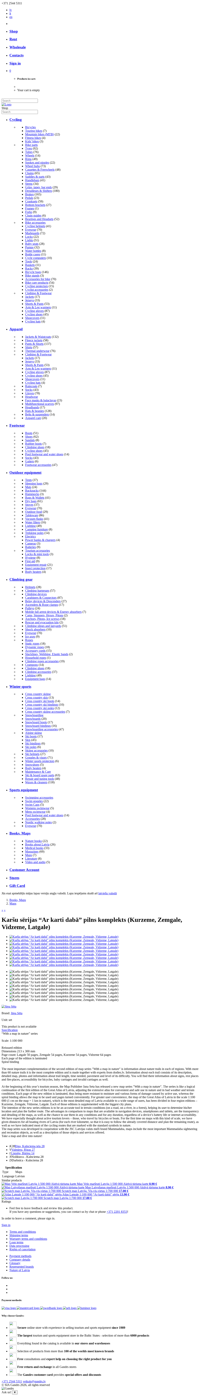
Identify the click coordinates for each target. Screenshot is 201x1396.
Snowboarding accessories (41, 729)
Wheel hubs (32, 166)
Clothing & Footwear (38, 293)
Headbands (32, 407)
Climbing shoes (34, 447)
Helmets (30, 587)
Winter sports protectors (39, 761)
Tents (28, 480)
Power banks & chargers (40, 540)
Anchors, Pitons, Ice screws (42, 619)
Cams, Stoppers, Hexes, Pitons (44, 615)
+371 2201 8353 (117, 1211)
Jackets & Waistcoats (38, 336)
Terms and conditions (22, 1231)
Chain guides (33, 215)
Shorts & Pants (34, 303)
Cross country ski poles (39, 708)
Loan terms (16, 1242)
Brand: (6, 1013)
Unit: (5, 1019)
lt (10, 13)
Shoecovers (32, 318)
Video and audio (35, 862)
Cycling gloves (34, 311)
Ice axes (30, 636)
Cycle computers (35, 258)
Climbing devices (36, 594)
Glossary (14, 1263)
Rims (28, 159)
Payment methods (20, 1256)
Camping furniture (36, 529)
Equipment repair (36, 564)
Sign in (6, 1225)
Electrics (30, 536)
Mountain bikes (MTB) (39, 134)
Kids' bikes (32, 141)
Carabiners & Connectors (41, 597)
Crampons (31, 664)
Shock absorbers (35, 629)
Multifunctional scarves (39, 403)
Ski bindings (33, 743)
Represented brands (21, 1266)
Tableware (31, 515)
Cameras (30, 543)
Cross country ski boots (39, 701)
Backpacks (32, 490)
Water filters (32, 522)
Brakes (29, 194)
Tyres (28, 148)
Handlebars (32, 180)
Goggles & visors (36, 757)
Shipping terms (18, 1235)
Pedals (29, 198)
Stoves (29, 504)
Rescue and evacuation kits (42, 622)
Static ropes (32, 643)
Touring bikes (33, 130)
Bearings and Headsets (39, 219)
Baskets (30, 265)
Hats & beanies (34, 411)
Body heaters (33, 571)
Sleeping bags (33, 483)
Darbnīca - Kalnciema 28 (27, 1160)
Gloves (29, 393)
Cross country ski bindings (41, 704)
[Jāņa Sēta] (9, 1006)
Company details (19, 1259)
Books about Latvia (37, 844)
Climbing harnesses (37, 590)
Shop (13, 31)
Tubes (29, 152)
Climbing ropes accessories (42, 661)
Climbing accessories (38, 671)
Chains (29, 173)
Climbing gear (21, 579)
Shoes (29, 436)
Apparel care (33, 418)
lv (10, 10)
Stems (29, 183)
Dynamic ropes (34, 647)
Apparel (16, 329)
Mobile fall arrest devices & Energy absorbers (53, 611)
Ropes (29, 640)
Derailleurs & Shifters (38, 190)
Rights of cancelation (22, 1249)
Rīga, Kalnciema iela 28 (30, 1146)
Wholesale (17, 47)
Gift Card (17, 886)
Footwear (17, 425)
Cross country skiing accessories (45, 711)
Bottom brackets (35, 205)
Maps (28, 855)
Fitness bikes (33, 137)
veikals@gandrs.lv (34, 1381)
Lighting (30, 526)
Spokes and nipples (37, 162)
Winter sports (20, 686)
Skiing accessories (36, 750)
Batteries (30, 547)
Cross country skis (36, 697)
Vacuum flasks (34, 518)
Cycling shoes (34, 314)
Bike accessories (35, 222)
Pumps (29, 247)
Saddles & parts (35, 176)
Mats (28, 487)
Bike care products (36, 282)
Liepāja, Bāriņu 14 (22, 1153)
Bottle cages (32, 254)
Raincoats (31, 386)
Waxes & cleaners (36, 782)
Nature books (33, 841)
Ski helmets (32, 754)
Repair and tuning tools (39, 778)
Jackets (29, 296)
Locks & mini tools (37, 554)
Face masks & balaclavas (40, 400)
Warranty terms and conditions (28, 1238)
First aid (30, 561)
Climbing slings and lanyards (43, 626)
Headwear (31, 396)
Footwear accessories (38, 465)
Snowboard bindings (38, 725)
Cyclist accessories (36, 289)
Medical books (34, 848)
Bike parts (31, 145)
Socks (29, 389)
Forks (28, 212)
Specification (10, 1030)
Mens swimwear (35, 811)
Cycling (15, 120)
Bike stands (32, 275)
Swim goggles (34, 801)
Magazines (31, 851)
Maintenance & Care (38, 771)
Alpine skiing (33, 732)
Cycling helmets (35, 226)
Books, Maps (19, 833)
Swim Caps (32, 804)
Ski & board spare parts (39, 775)
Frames (29, 208)
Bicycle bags (33, 272)
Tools (28, 261)
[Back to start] (6, 104)
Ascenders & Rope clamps (41, 604)
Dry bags (31, 501)
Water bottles (33, 250)
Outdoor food (33, 511)
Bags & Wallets (34, 497)
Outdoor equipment (25, 472)
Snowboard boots (36, 722)
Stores (14, 878)
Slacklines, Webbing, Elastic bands (46, 654)
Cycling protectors (36, 286)
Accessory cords (35, 650)
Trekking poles (34, 533)
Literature (31, 858)
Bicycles (30, 127)
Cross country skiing (38, 694)
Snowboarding (34, 715)
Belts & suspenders (37, 414)
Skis (27, 740)
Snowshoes (32, 764)
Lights (29, 240)
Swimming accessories (39, 797)
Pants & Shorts (34, 343)
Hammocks (32, 494)
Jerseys (29, 300)
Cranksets (31, 201)
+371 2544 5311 (12, 1381)
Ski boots (31, 736)
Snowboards (33, 718)
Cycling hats (33, 321)
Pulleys (29, 608)
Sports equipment (23, 790)
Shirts (28, 347)
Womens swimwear (37, 808)
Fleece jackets (33, 340)
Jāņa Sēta (16, 1013)
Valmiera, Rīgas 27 (23, 1149)
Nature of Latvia (19, 1270)
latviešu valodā (107, 893)
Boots (28, 433)
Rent (13, 39)
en (10, 17)
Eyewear (30, 229)
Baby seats (31, 243)
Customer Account (24, 870)
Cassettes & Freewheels (40, 169)
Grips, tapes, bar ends (38, 187)
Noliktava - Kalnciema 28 (28, 1156)
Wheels (29, 155)
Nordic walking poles (38, 822)
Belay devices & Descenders (43, 601)
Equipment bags (35, 679)
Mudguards (32, 233)
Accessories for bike (37, 279)
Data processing (19, 1245)
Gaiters (29, 461)
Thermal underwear (37, 351)
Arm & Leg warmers (38, 307)
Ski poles (31, 747)
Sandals (30, 440)
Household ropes (35, 657)
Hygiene (30, 557)
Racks (29, 268)
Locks (29, 236)
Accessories (32, 818)
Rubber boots (33, 443)
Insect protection (35, 568)
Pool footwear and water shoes (44, 454)
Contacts (16, 55)
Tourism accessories (37, 550)
